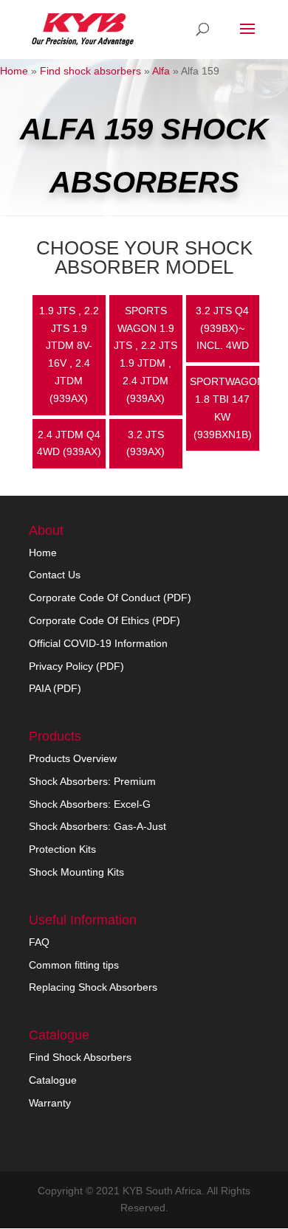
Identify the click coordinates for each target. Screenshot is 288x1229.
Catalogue (53, 1080)
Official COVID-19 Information (98, 643)
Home (14, 71)
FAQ (39, 942)
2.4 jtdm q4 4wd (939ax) (69, 443)
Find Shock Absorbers (80, 1057)
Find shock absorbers (90, 71)
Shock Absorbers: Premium (92, 781)
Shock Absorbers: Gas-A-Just (97, 826)
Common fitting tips (74, 965)
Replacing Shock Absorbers (93, 987)
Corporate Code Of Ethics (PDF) (104, 620)
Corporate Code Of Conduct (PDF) (110, 597)
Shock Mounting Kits (76, 872)
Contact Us (54, 575)
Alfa (161, 71)
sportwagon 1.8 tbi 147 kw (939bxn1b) (224, 407)
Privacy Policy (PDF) (76, 666)
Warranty (50, 1103)
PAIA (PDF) (55, 688)
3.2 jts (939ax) (145, 443)
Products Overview (73, 758)
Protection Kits (62, 849)
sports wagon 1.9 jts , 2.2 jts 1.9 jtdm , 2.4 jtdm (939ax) (145, 354)
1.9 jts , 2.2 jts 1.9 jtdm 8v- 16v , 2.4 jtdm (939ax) (69, 354)
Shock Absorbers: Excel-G (90, 804)
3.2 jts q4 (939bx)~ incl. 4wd (222, 328)
